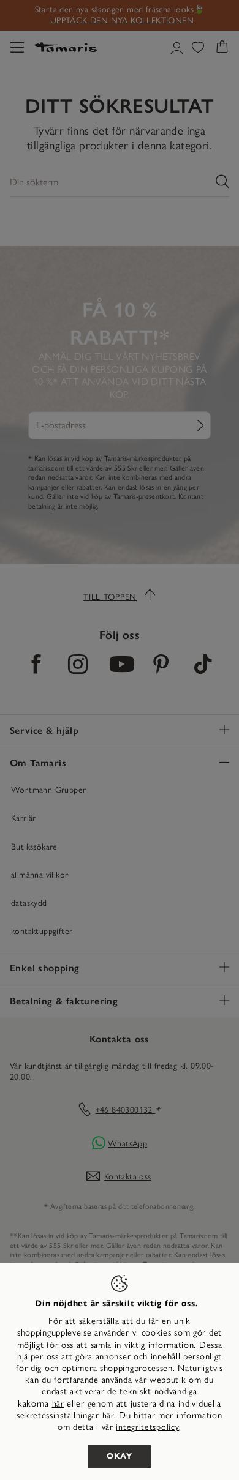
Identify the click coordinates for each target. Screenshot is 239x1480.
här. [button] (109, 1415)
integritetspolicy (147, 1427)
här (58, 1404)
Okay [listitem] (119, 1456)
